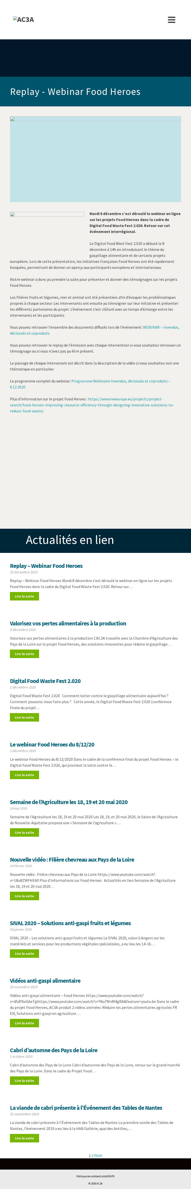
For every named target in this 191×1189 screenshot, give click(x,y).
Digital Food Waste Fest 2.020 (45, 681)
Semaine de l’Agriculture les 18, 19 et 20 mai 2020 (69, 802)
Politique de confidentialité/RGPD (95, 1176)
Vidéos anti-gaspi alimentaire (45, 980)
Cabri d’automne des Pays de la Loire (53, 1050)
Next (98, 1155)
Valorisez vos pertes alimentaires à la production (68, 623)
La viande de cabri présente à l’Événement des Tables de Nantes (86, 1108)
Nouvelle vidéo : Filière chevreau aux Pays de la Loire (72, 859)
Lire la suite (24, 596)
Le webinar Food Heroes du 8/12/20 (52, 744)
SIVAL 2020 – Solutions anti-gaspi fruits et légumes (70, 923)
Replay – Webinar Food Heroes (46, 566)
